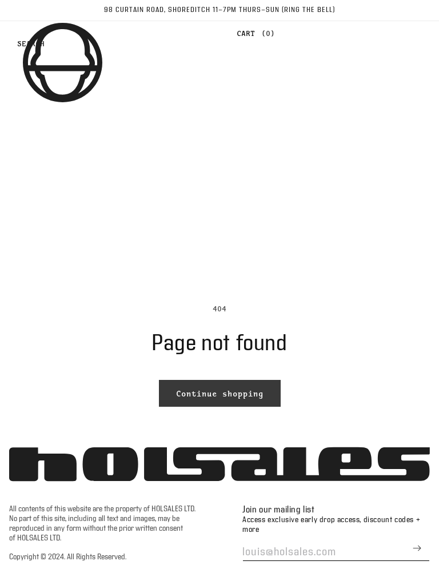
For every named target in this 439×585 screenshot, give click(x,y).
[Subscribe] (416, 548)
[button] (253, 33)
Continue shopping (220, 393)
